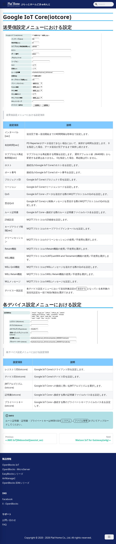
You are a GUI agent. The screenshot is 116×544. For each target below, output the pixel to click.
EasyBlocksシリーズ (12, 473)
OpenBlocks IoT (10, 464)
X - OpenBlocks (10, 503)
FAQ (4, 524)
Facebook (7, 499)
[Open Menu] (109, 536)
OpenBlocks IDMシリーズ (15, 482)
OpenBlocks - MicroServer (16, 469)
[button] (4, 4)
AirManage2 (8, 478)
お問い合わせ (9, 520)
